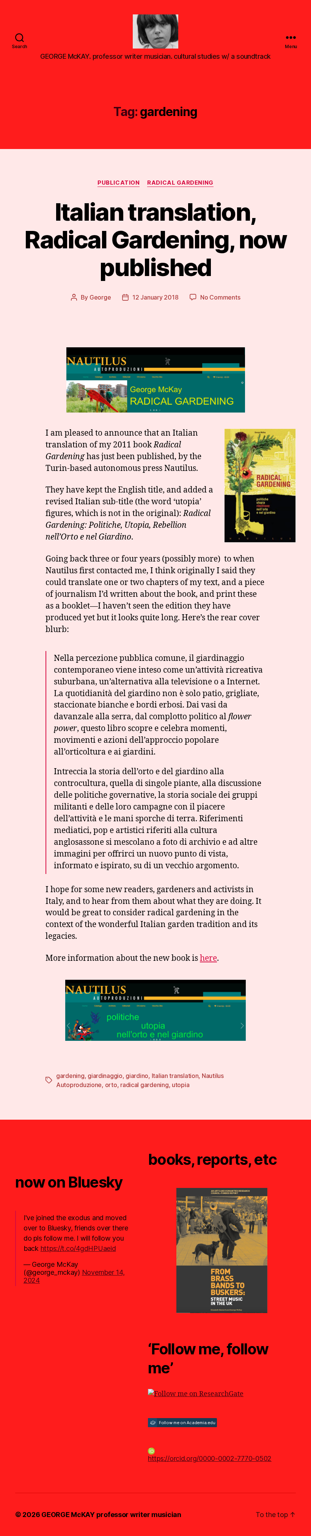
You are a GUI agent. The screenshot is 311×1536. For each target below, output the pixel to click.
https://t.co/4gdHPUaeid (78, 1248)
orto (111, 1085)
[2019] (222, 1250)
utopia (180, 1085)
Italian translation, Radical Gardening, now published (155, 239)
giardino (137, 1075)
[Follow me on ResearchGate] (222, 1394)
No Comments (220, 297)
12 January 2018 (155, 297)
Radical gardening (180, 182)
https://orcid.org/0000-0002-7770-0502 (210, 1458)
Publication (118, 182)
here (208, 958)
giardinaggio (105, 1075)
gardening (70, 1075)
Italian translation (175, 1075)
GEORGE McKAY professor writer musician (111, 1515)
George (100, 297)
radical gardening (144, 1085)
